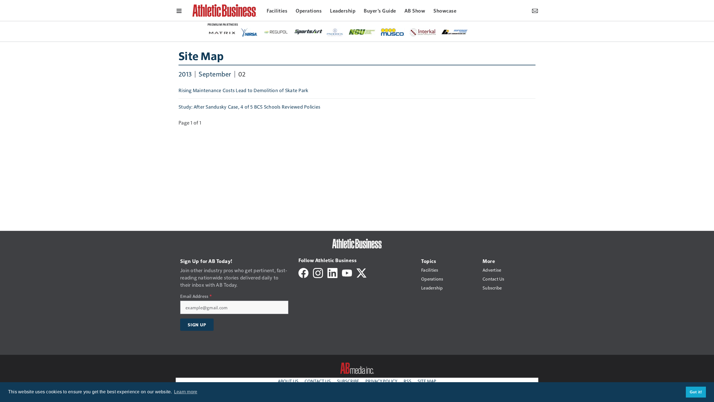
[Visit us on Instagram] (318, 272)
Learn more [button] (185, 391)
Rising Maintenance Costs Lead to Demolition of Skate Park (243, 90)
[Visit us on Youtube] (347, 272)
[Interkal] (423, 32)
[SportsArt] (308, 31)
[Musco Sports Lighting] (392, 32)
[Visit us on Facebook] (303, 272)
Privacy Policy (381, 381)
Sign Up (197, 324)
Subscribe (348, 381)
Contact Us (318, 381)
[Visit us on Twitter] (361, 272)
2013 (185, 74)
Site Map (201, 56)
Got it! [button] (696, 392)
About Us (288, 381)
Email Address (196, 296)
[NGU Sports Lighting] (362, 32)
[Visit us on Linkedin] (332, 272)
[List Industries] (455, 31)
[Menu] (179, 10)
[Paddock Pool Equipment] (335, 32)
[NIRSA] (249, 32)
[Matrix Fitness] (223, 32)
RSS (407, 381)
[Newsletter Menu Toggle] (535, 10)
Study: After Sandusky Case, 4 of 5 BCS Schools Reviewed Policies (249, 107)
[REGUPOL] (276, 32)
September (215, 74)
